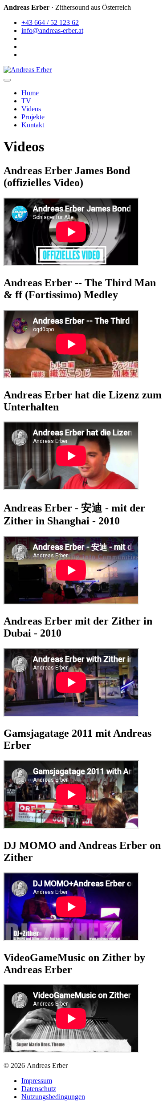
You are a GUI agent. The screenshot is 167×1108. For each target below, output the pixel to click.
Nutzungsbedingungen (53, 1096)
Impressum (36, 1080)
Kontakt (32, 125)
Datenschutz (38, 1088)
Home (30, 93)
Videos (31, 109)
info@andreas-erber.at (52, 30)
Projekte (33, 117)
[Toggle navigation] (7, 80)
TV (26, 101)
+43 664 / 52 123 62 (50, 22)
